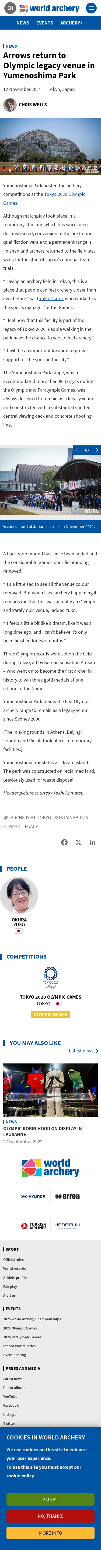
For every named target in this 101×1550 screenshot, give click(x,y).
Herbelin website (67, 1225)
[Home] (50, 8)
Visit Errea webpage (67, 1196)
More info (50, 1533)
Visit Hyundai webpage (33, 1196)
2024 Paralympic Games (22, 1337)
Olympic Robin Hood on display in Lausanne (42, 1131)
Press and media (23, 1368)
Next (97, 450)
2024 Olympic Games (20, 1328)
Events (44, 23)
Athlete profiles (15, 1277)
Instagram (11, 1414)
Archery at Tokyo (31, 817)
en (10, 8)
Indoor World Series (19, 1345)
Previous (76, 450)
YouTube (10, 1396)
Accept (50, 1499)
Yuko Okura (51, 298)
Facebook (11, 1405)
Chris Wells (33, 104)
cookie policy (20, 1476)
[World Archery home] (51, 1168)
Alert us (9, 1295)
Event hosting (14, 1354)
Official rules (13, 1259)
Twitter (9, 1423)
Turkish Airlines (33, 1225)
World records (14, 1268)
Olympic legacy (20, 826)
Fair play (10, 1286)
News (22, 23)
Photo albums (14, 1387)
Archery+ (71, 23)
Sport (12, 1249)
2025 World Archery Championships (32, 1319)
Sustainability (71, 817)
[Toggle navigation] (91, 8)
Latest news (81, 1051)
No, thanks (51, 1516)
